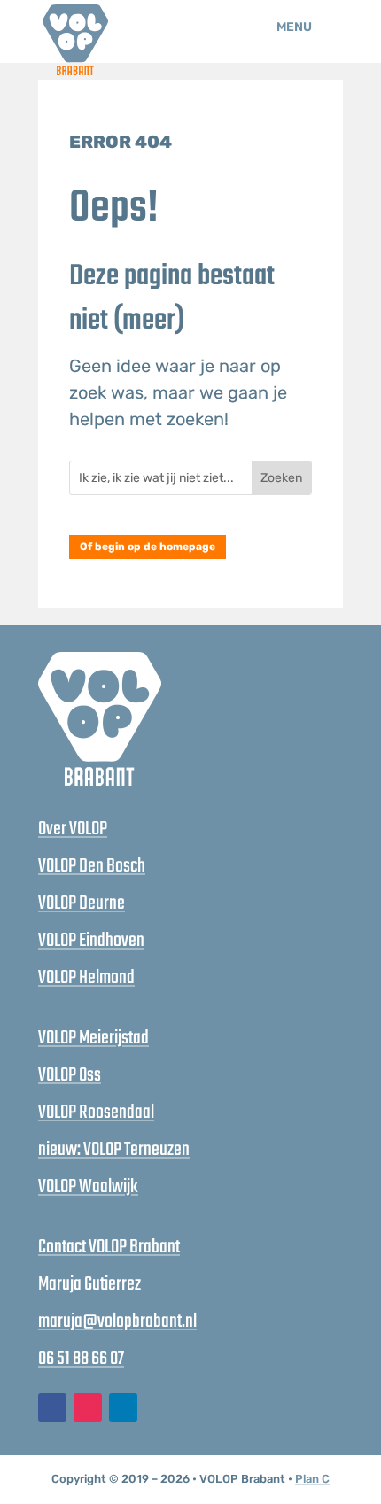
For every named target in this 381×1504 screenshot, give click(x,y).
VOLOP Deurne (81, 903)
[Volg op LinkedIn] (123, 1407)
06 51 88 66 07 (81, 1359)
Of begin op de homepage (147, 546)
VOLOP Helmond (86, 978)
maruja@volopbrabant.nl (117, 1321)
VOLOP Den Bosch (91, 866)
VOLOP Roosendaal (96, 1112)
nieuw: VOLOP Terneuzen (114, 1150)
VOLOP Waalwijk (88, 1187)
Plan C (312, 1478)
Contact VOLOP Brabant (109, 1247)
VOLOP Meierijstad (93, 1038)
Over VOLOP (72, 829)
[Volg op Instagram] (88, 1407)
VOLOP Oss (69, 1075)
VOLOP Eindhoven (91, 941)
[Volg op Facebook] (52, 1407)
